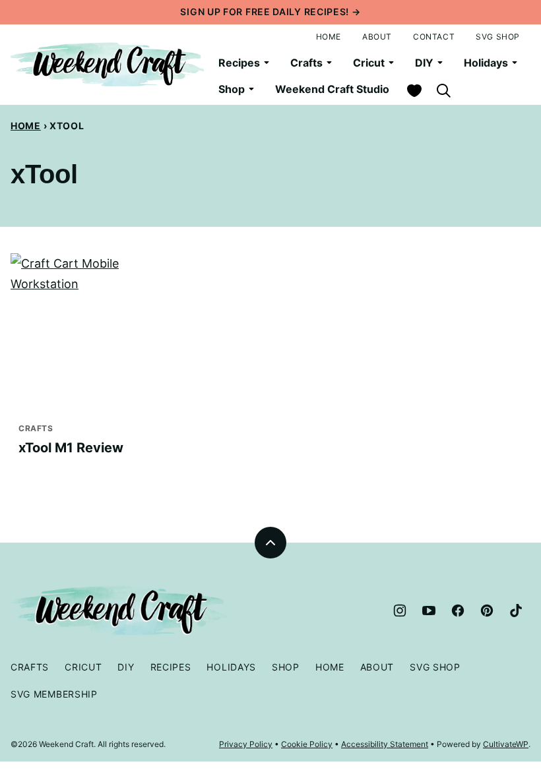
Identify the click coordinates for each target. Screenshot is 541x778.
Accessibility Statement (384, 744)
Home (328, 37)
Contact (434, 37)
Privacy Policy (245, 744)
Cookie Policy (307, 744)
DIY (424, 62)
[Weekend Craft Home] (109, 64)
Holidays (486, 62)
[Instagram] (399, 610)
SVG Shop (498, 37)
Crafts (306, 62)
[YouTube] (428, 610)
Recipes (239, 62)
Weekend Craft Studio (332, 89)
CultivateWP (505, 744)
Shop (231, 89)
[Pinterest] (486, 610)
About (377, 37)
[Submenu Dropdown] (266, 63)
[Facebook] (457, 610)
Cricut (369, 62)
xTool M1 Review (70, 448)
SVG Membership (54, 694)
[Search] (443, 90)
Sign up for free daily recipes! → (270, 11)
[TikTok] (515, 610)
